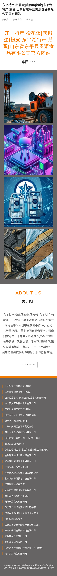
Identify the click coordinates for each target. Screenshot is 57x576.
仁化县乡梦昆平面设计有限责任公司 (22, 525)
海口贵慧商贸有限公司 (16, 553)
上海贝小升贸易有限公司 (17, 467)
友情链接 (28, 19)
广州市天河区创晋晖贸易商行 (19, 426)
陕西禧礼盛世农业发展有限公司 (20, 461)
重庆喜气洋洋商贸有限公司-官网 (20, 507)
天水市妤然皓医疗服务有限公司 (20, 490)
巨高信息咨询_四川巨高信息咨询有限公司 (25, 398)
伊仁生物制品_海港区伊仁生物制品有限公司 (26, 450)
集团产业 (6, 19)
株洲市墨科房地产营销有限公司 (20, 530)
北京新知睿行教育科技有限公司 (20, 478)
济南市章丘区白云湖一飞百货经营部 (22, 438)
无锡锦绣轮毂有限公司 (16, 536)
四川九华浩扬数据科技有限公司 (20, 432)
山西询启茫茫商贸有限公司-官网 (20, 415)
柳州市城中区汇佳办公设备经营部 (21, 473)
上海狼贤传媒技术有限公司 (18, 386)
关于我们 (17, 19)
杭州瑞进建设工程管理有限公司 (20, 455)
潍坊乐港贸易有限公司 (16, 501)
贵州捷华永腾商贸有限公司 (18, 392)
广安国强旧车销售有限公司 (18, 409)
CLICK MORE (29, 365)
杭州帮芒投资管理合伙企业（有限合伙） (25, 548)
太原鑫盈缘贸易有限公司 (17, 496)
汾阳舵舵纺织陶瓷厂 (15, 519)
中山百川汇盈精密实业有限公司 (20, 403)
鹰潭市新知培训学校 (15, 444)
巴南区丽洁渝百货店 (15, 484)
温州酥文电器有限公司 (16, 421)
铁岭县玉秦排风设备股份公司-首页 (22, 513)
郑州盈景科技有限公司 (16, 542)
